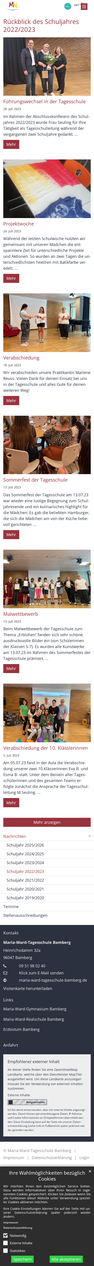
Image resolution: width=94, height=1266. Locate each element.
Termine (11, 906)
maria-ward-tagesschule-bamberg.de (53, 980)
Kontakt (11, 933)
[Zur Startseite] (47, 6)
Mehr (11, 144)
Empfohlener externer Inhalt (33, 1061)
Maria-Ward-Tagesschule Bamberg (37, 942)
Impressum (10, 1222)
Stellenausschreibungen (25, 915)
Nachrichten (14, 836)
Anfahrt (10, 1045)
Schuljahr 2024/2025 (25, 853)
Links (8, 999)
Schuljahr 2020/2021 (25, 889)
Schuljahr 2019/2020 (25, 897)
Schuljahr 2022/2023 (25, 871)
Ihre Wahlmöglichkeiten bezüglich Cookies (47, 1176)
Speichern (22, 1259)
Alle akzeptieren (66, 1259)
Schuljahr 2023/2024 (25, 862)
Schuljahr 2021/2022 (25, 880)
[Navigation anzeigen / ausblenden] (84, 6)
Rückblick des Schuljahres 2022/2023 (41, 25)
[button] (89, 836)
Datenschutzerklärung (17, 1228)
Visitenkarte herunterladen (27, 988)
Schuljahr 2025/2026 (25, 845)
